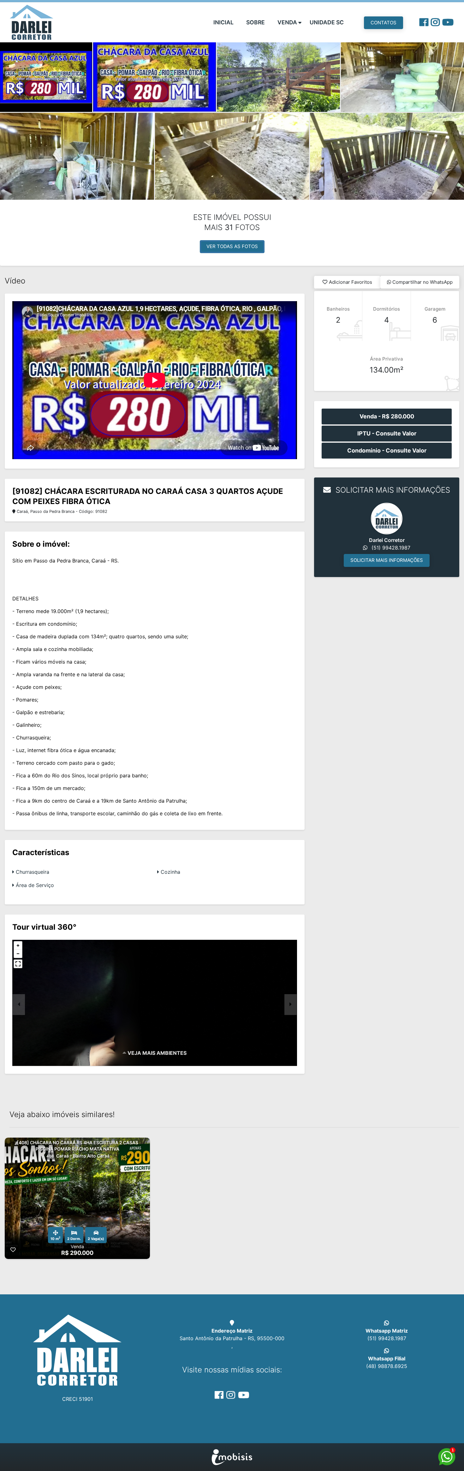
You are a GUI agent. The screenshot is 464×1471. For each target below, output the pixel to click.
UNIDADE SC (327, 22)
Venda (287, 22)
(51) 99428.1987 (386, 1338)
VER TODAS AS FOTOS (232, 246)
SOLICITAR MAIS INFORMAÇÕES (386, 560)
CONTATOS (383, 23)
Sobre (255, 22)
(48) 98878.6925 (386, 1366)
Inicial (223, 22)
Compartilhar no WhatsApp (422, 282)
